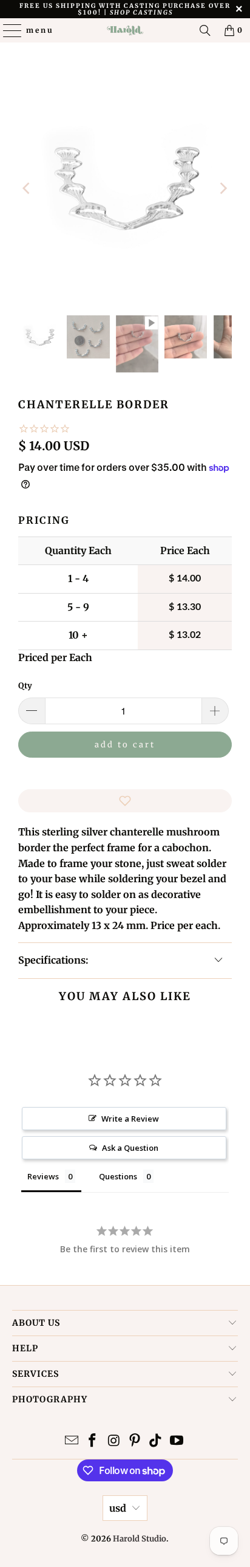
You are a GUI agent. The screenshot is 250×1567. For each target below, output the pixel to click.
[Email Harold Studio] (71, 1441)
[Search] (205, 30)
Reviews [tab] (43, 1176)
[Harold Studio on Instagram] (114, 1441)
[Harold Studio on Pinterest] (135, 1441)
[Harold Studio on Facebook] (93, 1441)
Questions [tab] (118, 1176)
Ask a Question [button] (130, 1147)
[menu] (6, 30)
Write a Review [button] (130, 1118)
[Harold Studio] (124, 30)
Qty (25, 686)
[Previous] (27, 188)
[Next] (222, 188)
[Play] (125, 188)
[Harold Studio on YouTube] (177, 1441)
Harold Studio (139, 1539)
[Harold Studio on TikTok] (156, 1441)
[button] (125, 800)
